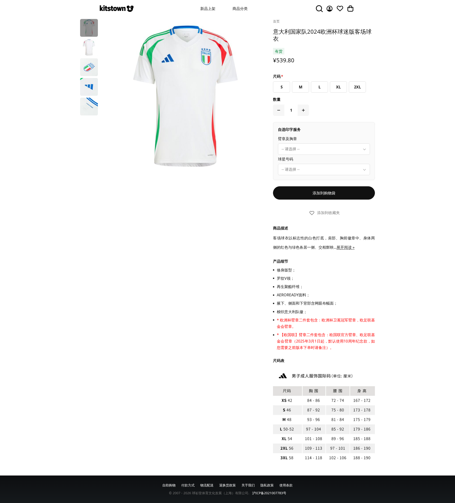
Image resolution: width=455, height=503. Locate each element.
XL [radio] (338, 87)
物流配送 (207, 485)
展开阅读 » (346, 247)
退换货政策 (227, 485)
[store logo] (117, 8)
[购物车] (350, 8)
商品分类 (240, 8)
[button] (89, 28)
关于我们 (248, 485)
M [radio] (300, 87)
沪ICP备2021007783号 (269, 493)
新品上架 (207, 8)
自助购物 (169, 485)
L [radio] (319, 87)
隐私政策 (267, 485)
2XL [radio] (357, 87)
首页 (276, 21)
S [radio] (282, 87)
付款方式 (188, 485)
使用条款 (286, 485)
